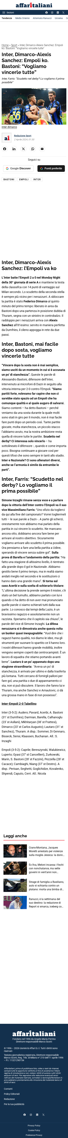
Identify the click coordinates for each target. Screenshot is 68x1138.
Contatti (8, 1088)
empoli (24, 179)
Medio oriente (22, 18)
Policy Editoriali (11, 1094)
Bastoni (8, 179)
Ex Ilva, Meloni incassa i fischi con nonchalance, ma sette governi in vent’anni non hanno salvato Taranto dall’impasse (46, 868)
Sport (14, 45)
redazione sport (22, 135)
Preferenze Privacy (34, 1135)
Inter (37, 179)
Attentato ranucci (42, 18)
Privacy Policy (34, 1125)
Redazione (9, 1099)
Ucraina (59, 18)
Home (5, 45)
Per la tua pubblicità (14, 1104)
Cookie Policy (34, 1130)
